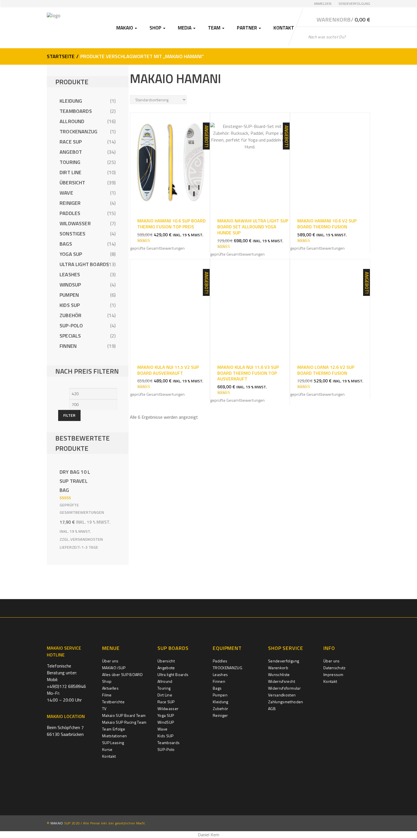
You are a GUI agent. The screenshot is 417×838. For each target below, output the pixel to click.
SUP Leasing (113, 743)
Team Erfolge (113, 729)
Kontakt (283, 27)
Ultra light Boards (84, 264)
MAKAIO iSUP (114, 668)
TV (104, 708)
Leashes (70, 274)
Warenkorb (278, 668)
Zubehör (70, 315)
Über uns (110, 661)
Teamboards (76, 111)
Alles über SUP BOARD (122, 674)
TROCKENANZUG (78, 131)
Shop (106, 681)
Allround (72, 121)
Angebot (71, 152)
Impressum (333, 674)
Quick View (169, 168)
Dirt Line (71, 172)
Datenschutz (334, 668)
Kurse (107, 749)
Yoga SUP (71, 254)
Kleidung (71, 101)
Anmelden (322, 3)
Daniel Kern (208, 834)
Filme (107, 695)
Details (170, 156)
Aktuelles (110, 688)
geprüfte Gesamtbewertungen (157, 248)
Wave (66, 193)
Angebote (166, 668)
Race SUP (71, 142)
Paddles (70, 213)
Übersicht (72, 182)
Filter (69, 415)
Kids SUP (70, 305)
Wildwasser (75, 223)
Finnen (68, 346)
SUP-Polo (71, 325)
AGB (272, 708)
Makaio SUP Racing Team (124, 722)
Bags (66, 244)
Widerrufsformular (284, 688)
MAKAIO (56, 823)
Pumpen (69, 295)
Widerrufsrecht (281, 681)
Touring (70, 162)
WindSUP (70, 285)
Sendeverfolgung (354, 3)
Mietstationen (114, 736)
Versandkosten (86, 539)
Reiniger (70, 203)
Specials (70, 336)
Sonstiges (73, 233)
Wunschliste (279, 674)
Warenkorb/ (343, 19)
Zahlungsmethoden (285, 702)
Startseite (61, 56)
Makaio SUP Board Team (124, 715)
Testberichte (113, 702)
